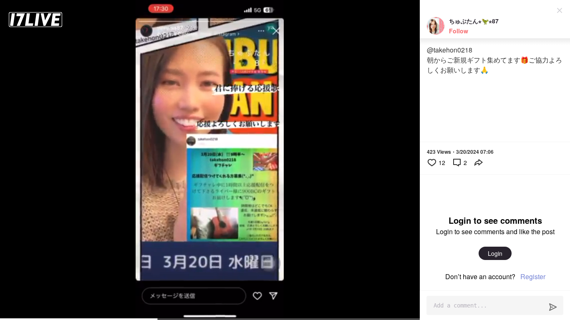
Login (495, 253)
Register (532, 276)
